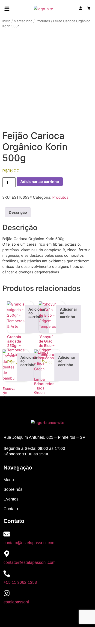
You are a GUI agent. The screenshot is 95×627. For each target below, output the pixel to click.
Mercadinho (23, 21)
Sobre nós (12, 489)
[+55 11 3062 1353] (6, 573)
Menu (8, 479)
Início (6, 21)
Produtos (43, 21)
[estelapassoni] (6, 593)
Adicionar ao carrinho (39, 181)
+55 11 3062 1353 (20, 582)
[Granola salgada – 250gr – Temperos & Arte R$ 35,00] (16, 317)
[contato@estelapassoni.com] (6, 534)
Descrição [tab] (18, 212)
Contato (10, 509)
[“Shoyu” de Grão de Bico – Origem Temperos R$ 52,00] (47, 317)
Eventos (10, 499)
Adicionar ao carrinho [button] (37, 313)
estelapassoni (16, 602)
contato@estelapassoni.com (29, 543)
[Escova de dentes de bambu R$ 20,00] (10, 365)
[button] (7, 9)
